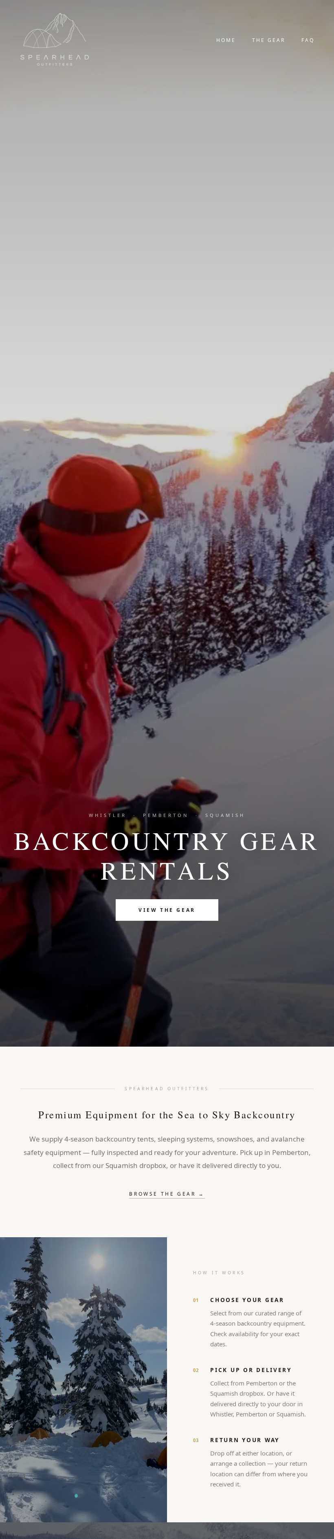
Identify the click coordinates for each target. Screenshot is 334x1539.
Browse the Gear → (166, 1193)
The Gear (268, 40)
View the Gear (167, 910)
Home (226, 40)
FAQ (307, 40)
